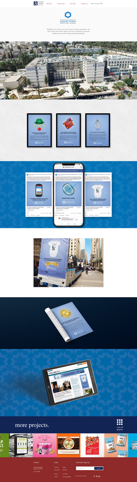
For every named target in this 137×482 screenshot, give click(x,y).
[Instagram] (97, 476)
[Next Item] (134, 445)
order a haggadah (67, 476)
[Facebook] (94, 476)
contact (56, 476)
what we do (57, 469)
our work (56, 467)
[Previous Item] (3, 445)
